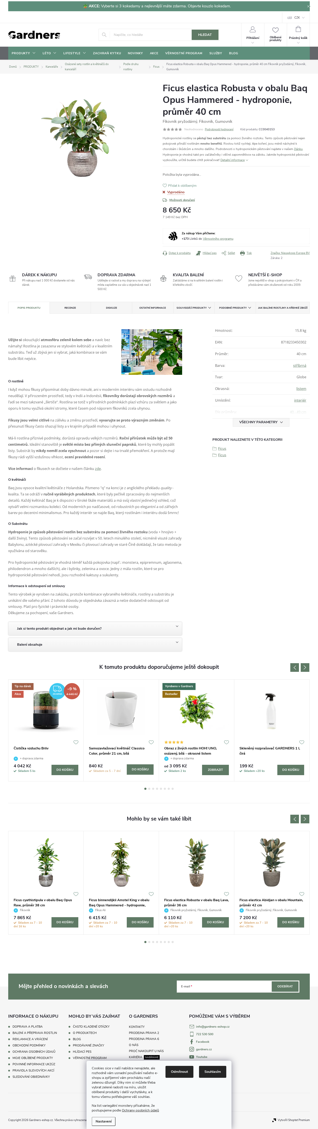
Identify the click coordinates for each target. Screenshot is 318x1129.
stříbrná (299, 365)
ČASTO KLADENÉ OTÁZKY (91, 1026)
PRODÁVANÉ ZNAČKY (88, 1045)
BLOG (77, 1039)
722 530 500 (204, 1034)
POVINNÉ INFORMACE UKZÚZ (34, 1064)
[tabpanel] (46, 730)
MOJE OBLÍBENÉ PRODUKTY (33, 1058)
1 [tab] (145, 789)
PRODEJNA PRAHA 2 (144, 1033)
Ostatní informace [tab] (152, 308)
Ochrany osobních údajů (140, 1110)
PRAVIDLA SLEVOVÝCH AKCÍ (33, 1070)
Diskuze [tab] (111, 308)
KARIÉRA (135, 1057)
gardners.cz (204, 1049)
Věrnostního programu (218, 239)
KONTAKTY (137, 1027)
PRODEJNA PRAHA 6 (144, 1039)
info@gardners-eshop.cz (213, 1027)
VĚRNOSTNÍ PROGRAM (90, 1058)
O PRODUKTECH (85, 1033)
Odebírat (285, 986)
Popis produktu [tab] (29, 308)
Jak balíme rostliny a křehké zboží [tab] (282, 308)
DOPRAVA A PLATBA (28, 1027)
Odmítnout (179, 1071)
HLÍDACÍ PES (82, 1052)
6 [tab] (165, 789)
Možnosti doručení (182, 200)
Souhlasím (212, 1071)
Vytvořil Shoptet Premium (294, 1120)
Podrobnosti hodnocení (219, 129)
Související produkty (192, 308)
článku (298, 149)
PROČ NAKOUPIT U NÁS (146, 1051)
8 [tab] (173, 789)
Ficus (222, 448)
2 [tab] (149, 789)
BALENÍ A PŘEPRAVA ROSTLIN (35, 1033)
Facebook (202, 1042)
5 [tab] (161, 789)
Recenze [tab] (70, 308)
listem (301, 388)
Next (305, 667)
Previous (294, 667)
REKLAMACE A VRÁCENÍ (30, 1039)
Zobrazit (215, 770)
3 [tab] (153, 789)
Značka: (290, 253)
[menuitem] (23, 53)
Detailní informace (232, 160)
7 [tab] (169, 789)
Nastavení (104, 1121)
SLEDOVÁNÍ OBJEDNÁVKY (31, 1077)
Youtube (201, 1057)
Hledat (205, 34)
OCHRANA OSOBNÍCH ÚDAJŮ (34, 1052)
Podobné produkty (233, 308)
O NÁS (133, 1045)
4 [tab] (157, 789)
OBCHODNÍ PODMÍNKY (29, 1045)
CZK (297, 18)
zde (98, 468)
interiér (300, 400)
